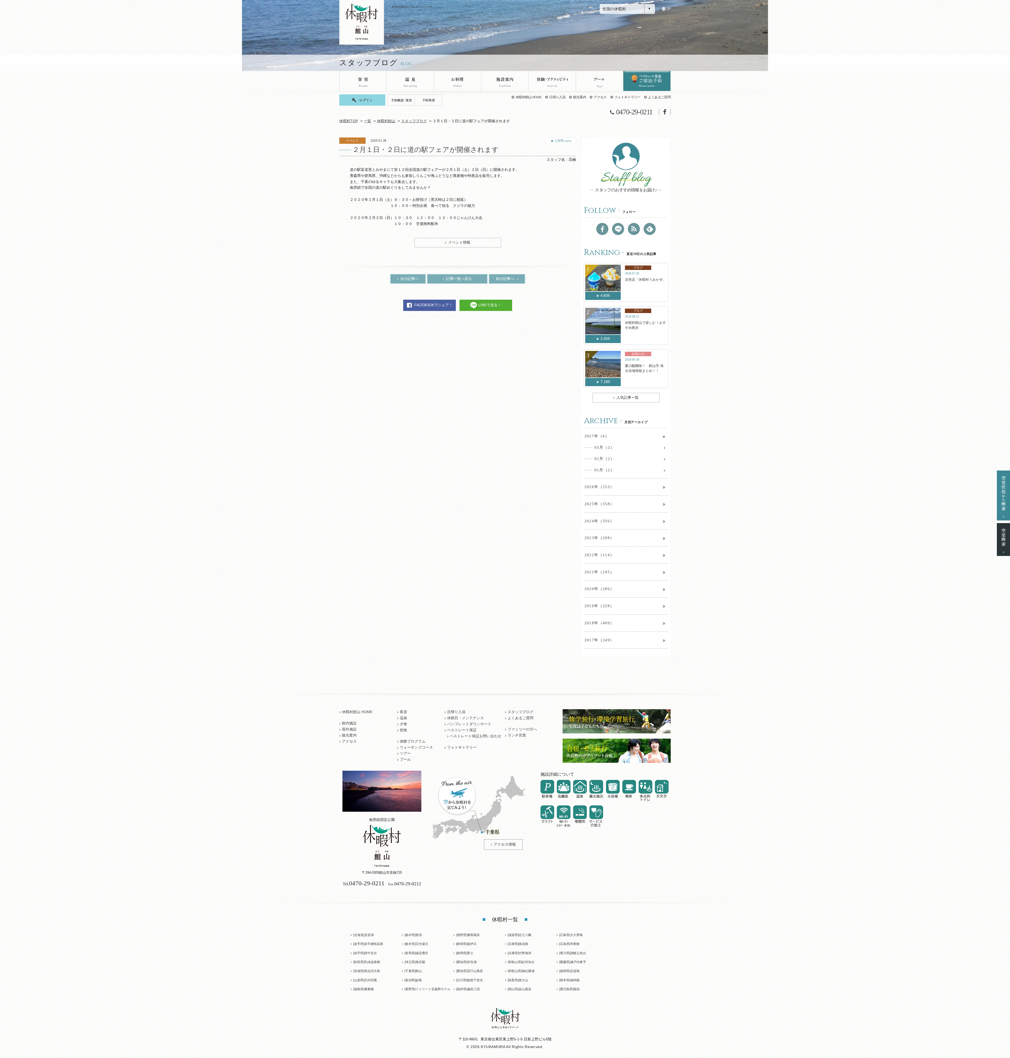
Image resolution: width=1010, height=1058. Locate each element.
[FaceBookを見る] (602, 229)
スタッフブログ (414, 121)
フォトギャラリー (627, 97)
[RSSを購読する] (634, 229)
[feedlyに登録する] (650, 229)
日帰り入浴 (557, 97)
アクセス (600, 97)
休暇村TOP (348, 121)
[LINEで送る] (618, 229)
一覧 (367, 121)
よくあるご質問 (659, 97)
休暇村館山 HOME (529, 97)
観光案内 (579, 97)
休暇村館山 (386, 121)
